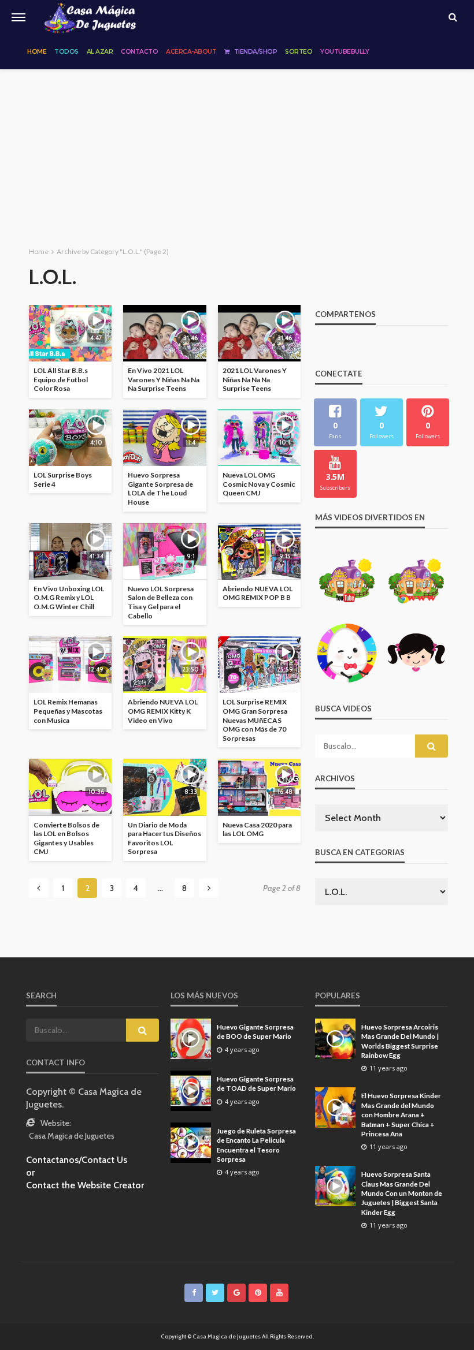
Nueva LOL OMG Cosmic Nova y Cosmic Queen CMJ (259, 484)
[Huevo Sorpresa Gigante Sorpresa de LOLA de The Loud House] (164, 437)
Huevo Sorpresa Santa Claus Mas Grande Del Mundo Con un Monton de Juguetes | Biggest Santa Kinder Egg (401, 1193)
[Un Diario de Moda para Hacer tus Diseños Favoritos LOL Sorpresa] (164, 787)
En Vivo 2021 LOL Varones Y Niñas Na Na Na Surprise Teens (163, 379)
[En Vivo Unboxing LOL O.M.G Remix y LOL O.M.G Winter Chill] (70, 551)
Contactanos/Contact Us (76, 1159)
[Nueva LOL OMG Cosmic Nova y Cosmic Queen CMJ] (259, 437)
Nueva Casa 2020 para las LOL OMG (257, 829)
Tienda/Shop (255, 51)
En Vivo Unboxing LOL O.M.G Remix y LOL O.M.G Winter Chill (69, 597)
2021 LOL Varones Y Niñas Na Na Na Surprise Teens (255, 379)
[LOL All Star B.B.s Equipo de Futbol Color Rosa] (70, 333)
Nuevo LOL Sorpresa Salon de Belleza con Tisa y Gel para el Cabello (161, 602)
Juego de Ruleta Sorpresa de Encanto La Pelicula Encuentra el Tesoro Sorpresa (256, 1145)
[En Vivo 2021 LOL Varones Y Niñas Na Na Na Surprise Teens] (164, 333)
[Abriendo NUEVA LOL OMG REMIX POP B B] (259, 551)
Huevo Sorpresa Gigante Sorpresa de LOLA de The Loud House (160, 488)
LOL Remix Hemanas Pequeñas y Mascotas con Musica (68, 711)
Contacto (139, 51)
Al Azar (100, 51)
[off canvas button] (18, 17)
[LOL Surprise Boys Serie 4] (70, 437)
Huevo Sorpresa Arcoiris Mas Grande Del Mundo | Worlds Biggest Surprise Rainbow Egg (400, 1041)
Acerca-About (191, 51)
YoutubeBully (344, 51)
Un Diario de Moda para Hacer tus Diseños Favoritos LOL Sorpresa (164, 838)
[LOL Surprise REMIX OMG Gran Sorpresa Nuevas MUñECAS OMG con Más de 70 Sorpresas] (259, 664)
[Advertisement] (237, 156)
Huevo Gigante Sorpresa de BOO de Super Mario (255, 1031)
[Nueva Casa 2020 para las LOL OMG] (259, 787)
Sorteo (298, 51)
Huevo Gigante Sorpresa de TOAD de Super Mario (256, 1083)
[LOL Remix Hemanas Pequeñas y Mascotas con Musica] (70, 664)
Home (36, 51)
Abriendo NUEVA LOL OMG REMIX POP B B (257, 593)
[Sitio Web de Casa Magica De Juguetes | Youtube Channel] (90, 17)
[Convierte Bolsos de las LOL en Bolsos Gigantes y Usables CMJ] (70, 787)
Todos (66, 51)
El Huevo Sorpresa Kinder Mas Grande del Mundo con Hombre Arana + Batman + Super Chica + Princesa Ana (401, 1114)
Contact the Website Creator (85, 1185)
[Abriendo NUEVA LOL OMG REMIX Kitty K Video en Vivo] (164, 664)
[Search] (452, 17)
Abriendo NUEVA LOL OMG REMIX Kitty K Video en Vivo (163, 711)
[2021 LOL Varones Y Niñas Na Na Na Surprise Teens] (259, 333)
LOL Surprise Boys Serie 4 (63, 479)
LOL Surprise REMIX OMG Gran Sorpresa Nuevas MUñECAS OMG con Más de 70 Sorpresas (255, 720)
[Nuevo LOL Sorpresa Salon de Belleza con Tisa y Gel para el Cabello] (164, 551)
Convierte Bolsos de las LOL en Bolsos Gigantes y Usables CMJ (66, 838)
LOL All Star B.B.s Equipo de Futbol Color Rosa (61, 379)
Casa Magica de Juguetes (71, 1136)
